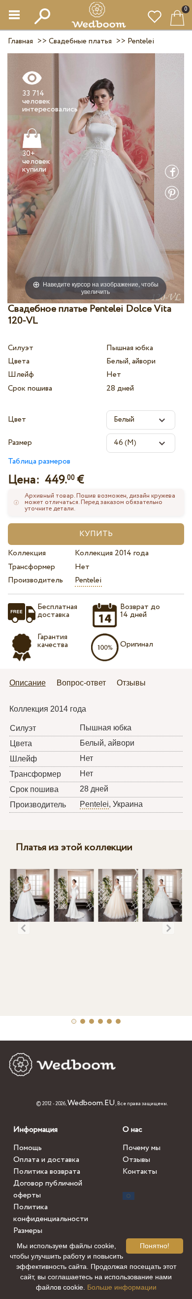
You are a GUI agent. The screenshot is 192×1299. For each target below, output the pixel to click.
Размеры (27, 1230)
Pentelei (88, 580)
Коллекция (27, 553)
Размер (20, 442)
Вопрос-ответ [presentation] (81, 683)
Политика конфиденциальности (50, 1213)
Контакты (140, 1171)
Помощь (27, 1148)
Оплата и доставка (46, 1159)
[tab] (31, 683)
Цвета (19, 361)
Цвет (17, 419)
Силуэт (20, 348)
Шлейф (21, 374)
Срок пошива (30, 388)
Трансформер (31, 567)
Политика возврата (46, 1171)
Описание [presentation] (27, 683)
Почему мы (141, 1148)
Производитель (35, 580)
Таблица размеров (39, 461)
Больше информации (122, 1287)
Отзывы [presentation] (131, 683)
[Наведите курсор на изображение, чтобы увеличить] (95, 177)
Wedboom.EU (91, 1103)
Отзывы (136, 1159)
